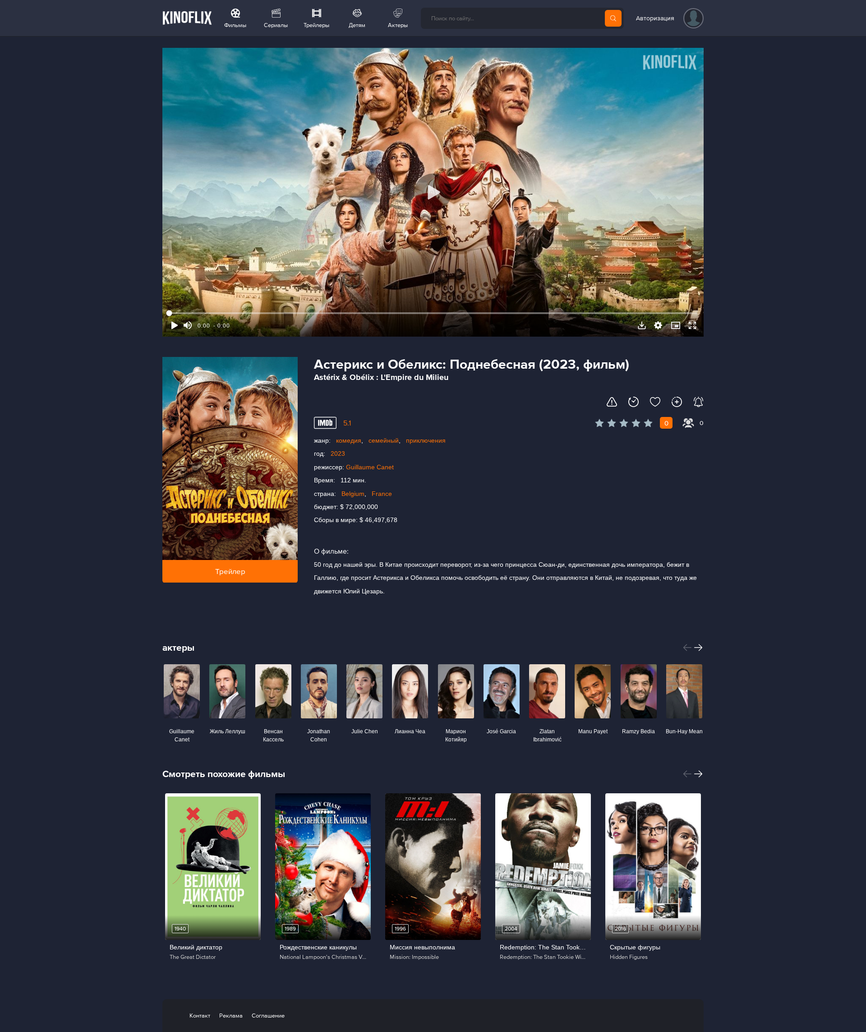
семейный (384, 440)
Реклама (231, 1015)
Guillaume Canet (370, 467)
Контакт (199, 1015)
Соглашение (268, 1015)
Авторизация (655, 18)
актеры (178, 647)
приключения (426, 440)
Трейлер (230, 571)
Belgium (352, 493)
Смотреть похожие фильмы (223, 773)
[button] (687, 647)
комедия (348, 440)
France (382, 493)
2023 (338, 453)
